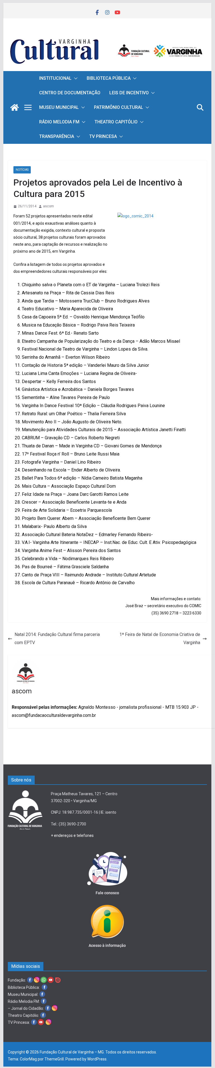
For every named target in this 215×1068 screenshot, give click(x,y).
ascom (48, 206)
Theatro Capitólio (116, 122)
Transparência (56, 136)
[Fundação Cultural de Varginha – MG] (107, 35)
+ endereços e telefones (72, 835)
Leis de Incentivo (129, 92)
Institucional (55, 78)
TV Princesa (103, 136)
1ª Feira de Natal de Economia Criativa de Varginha (159, 638)
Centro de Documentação (69, 92)
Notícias (22, 169)
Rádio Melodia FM (59, 122)
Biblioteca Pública (109, 78)
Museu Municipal (59, 107)
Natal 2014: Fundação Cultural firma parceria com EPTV (57, 638)
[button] (75, 78)
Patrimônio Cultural (118, 107)
